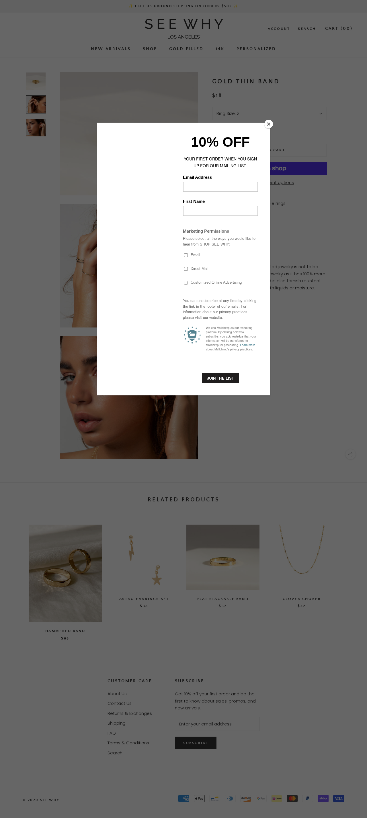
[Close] (268, 124)
